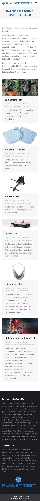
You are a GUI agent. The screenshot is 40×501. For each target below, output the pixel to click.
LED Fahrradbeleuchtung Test (20, 338)
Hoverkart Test (12, 196)
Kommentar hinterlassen (21, 106)
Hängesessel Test (14, 284)
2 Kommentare (23, 291)
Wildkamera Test (13, 99)
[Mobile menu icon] (36, 3)
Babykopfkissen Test (15, 149)
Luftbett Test (11, 233)
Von (22, 104)
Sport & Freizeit (10, 104)
